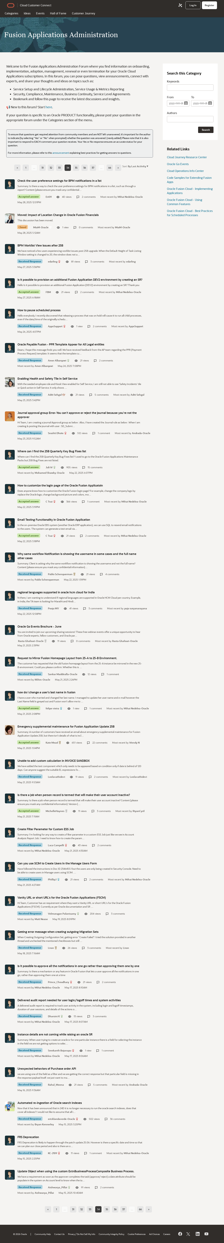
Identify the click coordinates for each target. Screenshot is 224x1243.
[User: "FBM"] (10, 283)
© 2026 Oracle (20, 1234)
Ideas (27, 13)
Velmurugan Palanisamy (62, 913)
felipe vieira (52, 708)
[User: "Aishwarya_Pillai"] (10, 1175)
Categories (11, 13)
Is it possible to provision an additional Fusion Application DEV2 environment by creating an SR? (80, 279)
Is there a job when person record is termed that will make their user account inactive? (74, 795)
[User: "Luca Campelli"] (10, 833)
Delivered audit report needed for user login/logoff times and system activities (69, 1000)
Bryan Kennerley (44, 1124)
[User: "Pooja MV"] (10, 596)
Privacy (71, 1234)
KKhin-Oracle (42, 679)
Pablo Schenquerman (60, 574)
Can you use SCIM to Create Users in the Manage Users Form (57, 863)
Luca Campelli (56, 845)
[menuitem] (193, 5)
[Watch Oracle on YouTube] (206, 1234)
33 (59, 167)
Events (40, 13)
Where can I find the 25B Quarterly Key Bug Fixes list (52, 451)
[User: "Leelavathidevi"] (10, 764)
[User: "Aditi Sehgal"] (10, 382)
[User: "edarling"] (10, 249)
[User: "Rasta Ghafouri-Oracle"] (10, 630)
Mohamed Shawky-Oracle (50, 472)
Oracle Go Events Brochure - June (39, 626)
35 (76, 167)
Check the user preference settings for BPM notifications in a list (60, 180)
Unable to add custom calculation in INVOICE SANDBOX (54, 760)
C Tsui (49, 501)
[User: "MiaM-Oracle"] (10, 218)
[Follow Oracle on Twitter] (188, 1234)
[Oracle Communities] (180, 5)
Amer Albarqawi (57, 360)
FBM (48, 292)
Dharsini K (54, 1016)
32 (51, 167)
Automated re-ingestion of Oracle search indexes (50, 1103)
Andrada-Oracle (141, 433)
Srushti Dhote (56, 433)
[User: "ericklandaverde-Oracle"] (10, 1106)
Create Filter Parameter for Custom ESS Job (46, 829)
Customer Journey (83, 13)
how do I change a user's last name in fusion (46, 692)
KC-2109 (52, 1153)
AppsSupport (55, 326)
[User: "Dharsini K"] (10, 1004)
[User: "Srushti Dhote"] (10, 416)
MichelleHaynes (55, 811)
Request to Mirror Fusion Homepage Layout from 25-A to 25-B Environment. (67, 658)
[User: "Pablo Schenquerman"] (10, 557)
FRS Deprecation (28, 1137)
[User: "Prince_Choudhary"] (10, 969)
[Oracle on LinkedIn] (197, 1234)
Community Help (43, 1234)
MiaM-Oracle (40, 227)
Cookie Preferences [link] (137, 1234)
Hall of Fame (58, 13)
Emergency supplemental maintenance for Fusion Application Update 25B (66, 726)
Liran (51, 947)
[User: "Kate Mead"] (10, 730)
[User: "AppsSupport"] (10, 314)
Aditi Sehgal (55, 394)
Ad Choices (154, 1234)
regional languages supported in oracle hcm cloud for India (56, 592)
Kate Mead (52, 742)
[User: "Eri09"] (10, 184)
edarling (52, 261)
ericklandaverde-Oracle (61, 1119)
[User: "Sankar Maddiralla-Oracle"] (10, 662)
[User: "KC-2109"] (10, 1140)
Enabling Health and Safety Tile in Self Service (48, 378)
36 (84, 167)
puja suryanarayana (135, 608)
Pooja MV (53, 608)
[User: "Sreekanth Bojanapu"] (10, 1038)
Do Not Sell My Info (86, 1234)
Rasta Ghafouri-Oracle (31, 641)
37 (93, 167)
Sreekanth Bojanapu (59, 1050)
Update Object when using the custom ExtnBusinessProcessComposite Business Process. (76, 1171)
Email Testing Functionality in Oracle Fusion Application (54, 519)
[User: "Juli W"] (10, 455)
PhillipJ (52, 879)
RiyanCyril (139, 811)
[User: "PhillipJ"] (10, 867)
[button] (137, 166)
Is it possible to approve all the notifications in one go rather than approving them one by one (78, 966)
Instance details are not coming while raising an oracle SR (55, 1034)
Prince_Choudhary (58, 982)
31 (42, 167)
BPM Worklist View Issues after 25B (40, 245)
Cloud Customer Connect (35, 5)
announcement (60, 152)
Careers (166, 1234)
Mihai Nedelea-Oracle (130, 196)
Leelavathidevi (56, 776)
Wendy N (134, 742)
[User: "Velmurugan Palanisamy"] (10, 901)
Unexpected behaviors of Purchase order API (47, 1068)
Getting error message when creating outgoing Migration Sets (58, 932)
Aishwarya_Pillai (57, 1187)
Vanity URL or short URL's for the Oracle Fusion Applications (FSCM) (62, 897)
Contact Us (59, 1234)
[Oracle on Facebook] (180, 1234)
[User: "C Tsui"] (10, 489)
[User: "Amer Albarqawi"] (10, 348)
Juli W (49, 467)
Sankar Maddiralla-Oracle (62, 674)
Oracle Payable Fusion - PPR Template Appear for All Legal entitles (61, 344)
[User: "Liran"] (10, 935)
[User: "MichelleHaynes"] (10, 798)
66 (109, 167)
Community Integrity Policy (111, 1234)
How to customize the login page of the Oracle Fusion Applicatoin (60, 485)
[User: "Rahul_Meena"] (10, 1072)
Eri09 (49, 196)
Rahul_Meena (56, 1084)
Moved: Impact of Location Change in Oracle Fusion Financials (58, 215)
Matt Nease (41, 919)
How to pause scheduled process (39, 310)
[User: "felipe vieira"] (10, 696)
